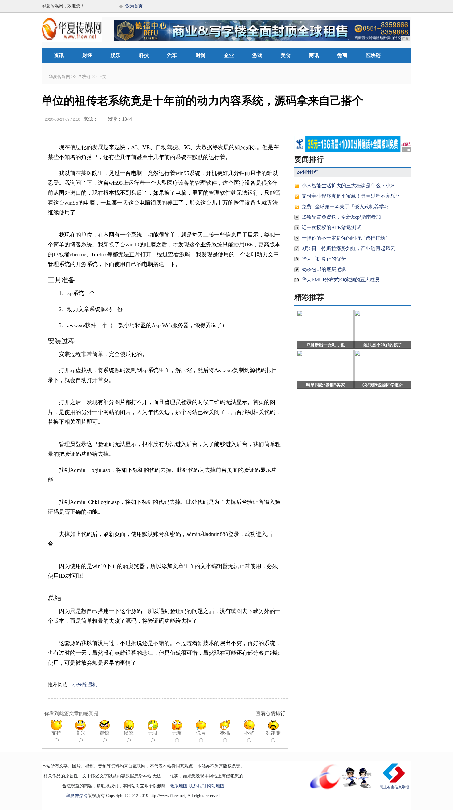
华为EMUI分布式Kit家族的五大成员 (341, 279)
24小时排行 (307, 172)
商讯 (314, 55)
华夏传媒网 (59, 76)
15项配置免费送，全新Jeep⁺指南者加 (341, 217)
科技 (144, 55)
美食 (286, 55)
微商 (342, 55)
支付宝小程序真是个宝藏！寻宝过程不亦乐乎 (351, 196)
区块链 (373, 55)
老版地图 (178, 786)
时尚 (201, 55)
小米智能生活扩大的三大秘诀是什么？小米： (351, 185)
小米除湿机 (84, 684)
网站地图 (215, 786)
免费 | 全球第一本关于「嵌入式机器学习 (345, 206)
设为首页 (134, 6)
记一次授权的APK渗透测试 (331, 227)
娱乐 (115, 55)
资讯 (59, 55)
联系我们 (197, 786)
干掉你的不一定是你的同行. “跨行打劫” (344, 238)
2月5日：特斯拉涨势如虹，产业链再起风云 (348, 248)
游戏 (257, 55)
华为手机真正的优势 (324, 258)
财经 (87, 55)
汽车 (172, 55)
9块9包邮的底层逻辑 (324, 269)
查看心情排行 (270, 713)
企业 (229, 55)
